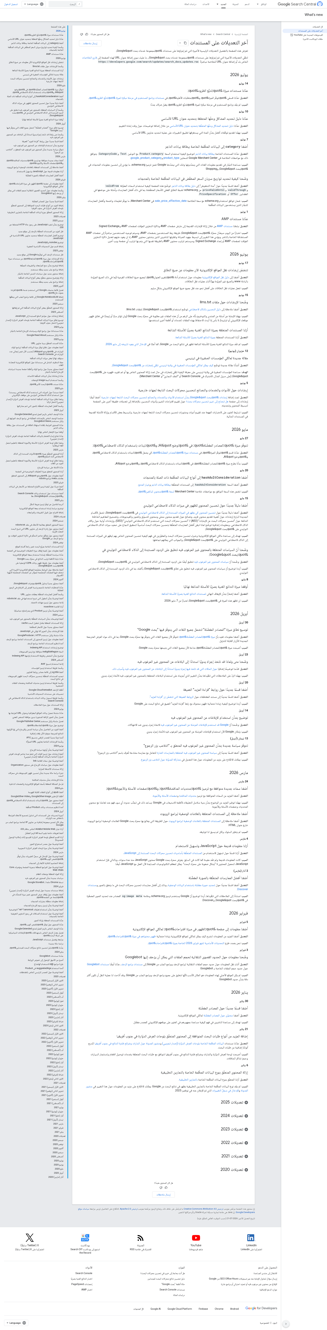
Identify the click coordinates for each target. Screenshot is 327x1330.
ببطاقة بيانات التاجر (205, 153)
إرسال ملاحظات (90, 43)
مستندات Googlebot (98, 964)
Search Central (303, 4)
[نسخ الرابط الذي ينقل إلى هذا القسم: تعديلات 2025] (217, 1102)
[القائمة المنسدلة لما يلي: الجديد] (216, 4)
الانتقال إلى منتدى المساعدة (265, 1273)
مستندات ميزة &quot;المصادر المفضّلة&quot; (175, 452)
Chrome (219, 1308)
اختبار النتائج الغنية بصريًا (81, 1278)
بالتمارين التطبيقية (188, 1079)
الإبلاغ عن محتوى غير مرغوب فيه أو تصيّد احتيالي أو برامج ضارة (249, 1284)
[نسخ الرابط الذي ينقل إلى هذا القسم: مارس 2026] (226, 773)
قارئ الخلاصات (89, 57)
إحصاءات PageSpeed (81, 1284)
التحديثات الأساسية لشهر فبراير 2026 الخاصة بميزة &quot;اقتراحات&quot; (186, 943)
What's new (314, 15)
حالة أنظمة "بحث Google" (173, 1284)
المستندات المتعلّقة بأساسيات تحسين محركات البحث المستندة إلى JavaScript (163, 853)
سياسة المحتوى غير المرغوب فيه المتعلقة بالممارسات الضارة (187, 752)
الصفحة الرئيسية (241, 34)
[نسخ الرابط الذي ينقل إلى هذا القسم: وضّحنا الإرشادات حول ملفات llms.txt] (196, 302)
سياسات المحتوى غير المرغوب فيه (211, 561)
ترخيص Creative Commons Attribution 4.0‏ (203, 1209)
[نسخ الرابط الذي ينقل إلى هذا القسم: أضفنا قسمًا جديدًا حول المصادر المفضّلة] (195, 1008)
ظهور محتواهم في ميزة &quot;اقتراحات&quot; (132, 936)
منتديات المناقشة (187, 795)
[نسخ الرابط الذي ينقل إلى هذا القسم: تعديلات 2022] (217, 1143)
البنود (274, 1322)
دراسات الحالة (190, 4)
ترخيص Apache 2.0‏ (129, 1209)
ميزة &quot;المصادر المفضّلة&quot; (197, 636)
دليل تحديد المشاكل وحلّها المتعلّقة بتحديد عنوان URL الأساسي (201, 125)
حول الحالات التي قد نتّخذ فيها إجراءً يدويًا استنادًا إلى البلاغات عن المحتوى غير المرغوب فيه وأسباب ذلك (164, 668)
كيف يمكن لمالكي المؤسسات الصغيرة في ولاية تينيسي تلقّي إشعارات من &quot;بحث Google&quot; (162, 365)
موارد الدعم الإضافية (268, 1289)
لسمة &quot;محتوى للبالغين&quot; (156, 491)
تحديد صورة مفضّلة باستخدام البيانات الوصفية (191, 885)
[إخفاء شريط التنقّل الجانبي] (286, 1323)
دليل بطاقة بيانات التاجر (183, 185)
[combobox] (66, 4)
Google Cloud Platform (180, 1308)
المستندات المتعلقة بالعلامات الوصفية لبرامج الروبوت (195, 821)
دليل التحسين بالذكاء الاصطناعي (205, 309)
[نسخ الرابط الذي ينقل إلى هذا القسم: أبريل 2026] (227, 614)
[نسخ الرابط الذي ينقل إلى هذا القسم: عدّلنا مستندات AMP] (218, 219)
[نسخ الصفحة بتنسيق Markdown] (185, 43)
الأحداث (206, 4)
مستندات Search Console (172, 1289)
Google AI (156, 1308)
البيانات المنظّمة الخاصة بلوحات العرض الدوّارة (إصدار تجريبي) (193, 1043)
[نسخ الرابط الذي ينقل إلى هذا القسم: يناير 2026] (227, 993)
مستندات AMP (224, 226)
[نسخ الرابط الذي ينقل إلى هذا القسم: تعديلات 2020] (217, 1170)
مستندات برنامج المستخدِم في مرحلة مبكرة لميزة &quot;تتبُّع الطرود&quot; (126, 97)
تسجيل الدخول (11, 4)
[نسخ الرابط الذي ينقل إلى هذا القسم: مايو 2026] (228, 430)
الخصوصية (264, 1322)
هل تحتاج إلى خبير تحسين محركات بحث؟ (207, 401)
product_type (171, 157)
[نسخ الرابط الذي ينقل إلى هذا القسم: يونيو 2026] (226, 254)
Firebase (203, 1308)
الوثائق (264, 4)
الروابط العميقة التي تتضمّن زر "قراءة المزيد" (171, 696)
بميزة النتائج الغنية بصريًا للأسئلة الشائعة (195, 337)
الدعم (247, 4)
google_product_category (146, 157)
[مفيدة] (86, 34)
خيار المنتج (143, 484)
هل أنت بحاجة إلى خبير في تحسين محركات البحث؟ (162, 1273)
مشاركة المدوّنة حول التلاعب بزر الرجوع (161, 759)
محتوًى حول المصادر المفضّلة (218, 1015)
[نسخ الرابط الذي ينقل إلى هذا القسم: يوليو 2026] (226, 75)
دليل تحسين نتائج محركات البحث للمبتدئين (166, 1278)
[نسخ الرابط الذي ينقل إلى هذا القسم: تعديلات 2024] (217, 1116)
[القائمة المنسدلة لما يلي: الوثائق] (257, 4)
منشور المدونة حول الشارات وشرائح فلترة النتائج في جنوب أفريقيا (127, 1043)
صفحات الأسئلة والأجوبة (165, 795)
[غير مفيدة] (81, 34)
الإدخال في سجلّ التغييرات (225, 1090)
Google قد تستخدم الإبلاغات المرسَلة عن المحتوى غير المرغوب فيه (195, 724)
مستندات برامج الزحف (132, 964)
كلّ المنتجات (138, 1308)
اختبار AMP (86, 1289)
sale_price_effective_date (171, 200)
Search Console (83, 1273)
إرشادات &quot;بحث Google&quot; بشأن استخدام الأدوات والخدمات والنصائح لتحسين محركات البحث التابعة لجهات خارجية (164, 397)
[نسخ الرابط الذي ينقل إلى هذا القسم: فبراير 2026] (225, 913)
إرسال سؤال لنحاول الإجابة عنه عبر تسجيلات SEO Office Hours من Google (243, 1278)
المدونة (235, 4)
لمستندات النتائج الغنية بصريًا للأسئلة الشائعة (184, 593)
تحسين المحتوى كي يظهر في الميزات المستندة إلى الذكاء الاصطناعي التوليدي (177, 512)
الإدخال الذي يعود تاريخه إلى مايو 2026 (126, 344)
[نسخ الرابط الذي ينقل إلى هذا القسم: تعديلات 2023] (217, 1129)
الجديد (223, 4)
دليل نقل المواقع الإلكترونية (215, 277)
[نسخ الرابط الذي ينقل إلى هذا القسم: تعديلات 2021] (218, 1156)
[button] (163, 1102)
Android (234, 1308)
